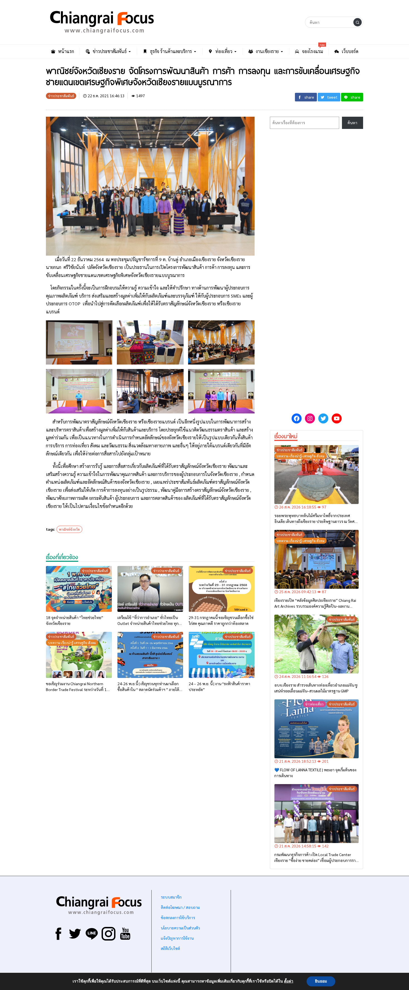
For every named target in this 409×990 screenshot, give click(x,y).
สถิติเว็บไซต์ (170, 948)
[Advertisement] (150, 760)
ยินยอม (321, 981)
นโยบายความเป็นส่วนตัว (180, 927)
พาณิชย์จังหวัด (69, 529)
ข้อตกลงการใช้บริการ (178, 917)
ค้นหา (352, 122)
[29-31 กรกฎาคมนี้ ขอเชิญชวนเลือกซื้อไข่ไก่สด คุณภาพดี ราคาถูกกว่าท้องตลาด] (222, 589)
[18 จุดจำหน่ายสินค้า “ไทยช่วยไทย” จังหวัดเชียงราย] (79, 589)
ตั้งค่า (288, 981)
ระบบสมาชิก (171, 896)
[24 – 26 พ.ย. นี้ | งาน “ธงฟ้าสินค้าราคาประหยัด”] (222, 655)
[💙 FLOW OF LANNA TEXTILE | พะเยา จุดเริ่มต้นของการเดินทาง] (316, 728)
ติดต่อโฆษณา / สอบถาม (180, 907)
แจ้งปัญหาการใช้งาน (177, 938)
